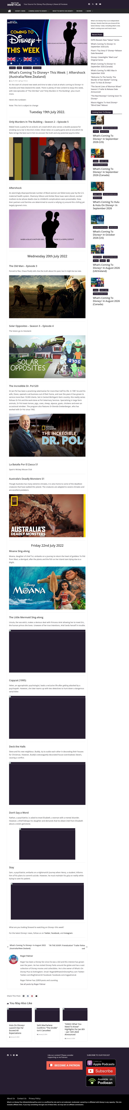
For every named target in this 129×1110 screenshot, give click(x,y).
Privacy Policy (34, 1098)
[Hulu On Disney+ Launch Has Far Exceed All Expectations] (19, 1009)
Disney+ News (27, 68)
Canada (96, 161)
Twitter (47, 933)
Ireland (96, 260)
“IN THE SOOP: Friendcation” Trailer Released (67, 947)
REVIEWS (79, 11)
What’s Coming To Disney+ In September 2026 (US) (105, 139)
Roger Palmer (24, 81)
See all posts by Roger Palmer (32, 984)
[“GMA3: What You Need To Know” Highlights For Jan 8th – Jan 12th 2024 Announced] (75, 1009)
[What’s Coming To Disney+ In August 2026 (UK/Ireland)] (97, 246)
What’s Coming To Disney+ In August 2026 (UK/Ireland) (106, 268)
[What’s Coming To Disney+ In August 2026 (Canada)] (97, 279)
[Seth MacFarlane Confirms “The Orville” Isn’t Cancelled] (47, 1009)
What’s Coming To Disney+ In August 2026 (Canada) (106, 301)
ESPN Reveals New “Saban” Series (105, 40)
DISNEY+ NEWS (20, 11)
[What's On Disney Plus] (9, 11)
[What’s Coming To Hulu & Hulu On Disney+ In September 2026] (97, 183)
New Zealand (37, 68)
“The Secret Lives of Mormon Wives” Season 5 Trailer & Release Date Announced (106, 89)
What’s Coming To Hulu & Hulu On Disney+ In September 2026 (106, 205)
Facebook (55, 933)
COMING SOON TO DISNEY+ (38, 11)
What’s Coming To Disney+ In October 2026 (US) (104, 234)
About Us (11, 1098)
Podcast (96, 131)
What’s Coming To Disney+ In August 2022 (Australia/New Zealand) (28, 947)
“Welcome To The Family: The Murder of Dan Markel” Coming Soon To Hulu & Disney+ (104, 80)
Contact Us (21, 1098)
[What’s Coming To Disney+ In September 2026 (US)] (97, 117)
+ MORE (88, 11)
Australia (12, 68)
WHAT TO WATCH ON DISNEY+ (63, 11)
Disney (19, 68)
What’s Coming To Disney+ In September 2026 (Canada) (105, 172)
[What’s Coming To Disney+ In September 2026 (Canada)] (97, 150)
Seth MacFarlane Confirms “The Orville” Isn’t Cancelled (47, 1028)
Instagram (68, 933)
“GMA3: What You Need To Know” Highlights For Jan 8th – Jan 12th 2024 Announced (75, 1029)
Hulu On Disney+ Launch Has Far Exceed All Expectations (17, 1029)
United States (104, 131)
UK (108, 260)
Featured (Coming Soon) (110, 128)
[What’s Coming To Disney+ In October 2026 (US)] (97, 216)
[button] (48, 11)
